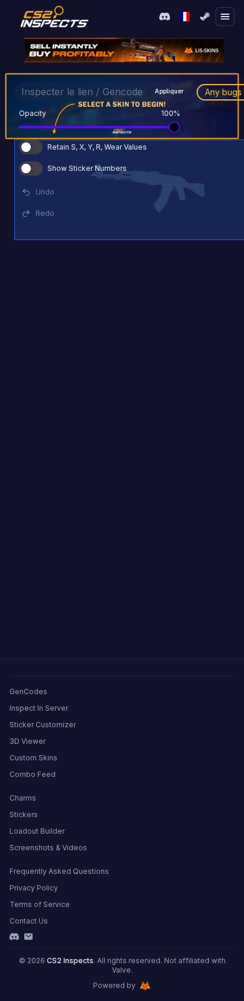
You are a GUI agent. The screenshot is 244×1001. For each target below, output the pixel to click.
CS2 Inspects (70, 960)
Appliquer (169, 91)
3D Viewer (27, 741)
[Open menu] (225, 16)
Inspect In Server (38, 708)
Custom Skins (33, 757)
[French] (184, 16)
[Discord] (14, 936)
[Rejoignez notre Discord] (164, 16)
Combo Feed (32, 774)
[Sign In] (204, 16)
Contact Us (28, 920)
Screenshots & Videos (48, 847)
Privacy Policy (33, 887)
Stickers (23, 814)
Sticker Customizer (42, 724)
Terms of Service (39, 904)
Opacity (32, 113)
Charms (22, 797)
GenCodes (28, 691)
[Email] (28, 936)
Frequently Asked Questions (59, 871)
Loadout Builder (37, 831)
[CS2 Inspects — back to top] (54, 16)
